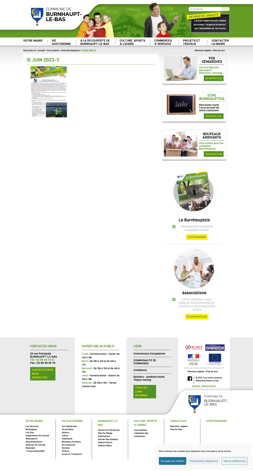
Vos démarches (212, 60)
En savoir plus (213, 78)
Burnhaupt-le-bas (108, 423)
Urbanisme (67, 438)
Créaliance (140, 370)
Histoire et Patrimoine (108, 430)
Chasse (65, 451)
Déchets (66, 448)
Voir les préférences (234, 460)
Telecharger (197, 237)
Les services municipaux (32, 428)
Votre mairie (33, 40)
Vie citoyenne (68, 445)
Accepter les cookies (172, 460)
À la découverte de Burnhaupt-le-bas (95, 42)
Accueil (41, 50)
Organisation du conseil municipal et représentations (37, 438)
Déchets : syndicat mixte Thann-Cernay (149, 378)
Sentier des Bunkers (108, 439)
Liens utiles (178, 421)
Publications (104, 436)
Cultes (65, 435)
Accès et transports (72, 454)
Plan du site (219, 50)
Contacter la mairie (220, 42)
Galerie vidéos (105, 445)
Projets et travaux (191, 42)
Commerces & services (163, 42)
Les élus (30, 432)
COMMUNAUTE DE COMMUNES (144, 361)
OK (225, 9)
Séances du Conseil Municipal (35, 446)
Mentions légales (203, 50)
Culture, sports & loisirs (132, 42)
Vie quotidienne (61, 42)
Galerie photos (105, 442)
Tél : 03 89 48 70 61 (42, 360)
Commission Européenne (149, 353)
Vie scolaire (67, 429)
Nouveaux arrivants (212, 136)
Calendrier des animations (141, 435)
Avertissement (216, 421)
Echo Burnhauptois (70, 50)
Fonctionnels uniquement (204, 460)
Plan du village (105, 433)
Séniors (65, 432)
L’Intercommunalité (35, 451)
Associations (194, 293)
